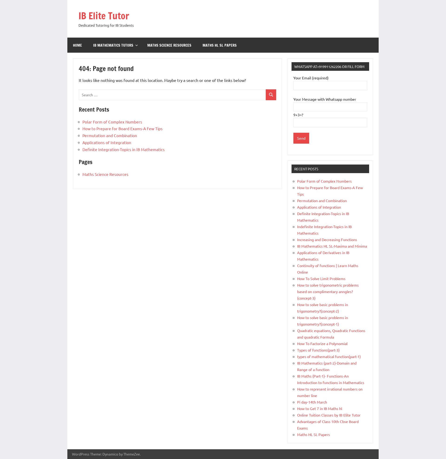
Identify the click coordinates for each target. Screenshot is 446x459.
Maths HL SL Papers (220, 45)
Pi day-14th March (312, 402)
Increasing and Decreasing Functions (327, 239)
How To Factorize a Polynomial (322, 343)
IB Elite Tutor (104, 15)
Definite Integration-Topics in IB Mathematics (123, 149)
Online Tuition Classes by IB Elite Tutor (329, 415)
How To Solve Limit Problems (321, 278)
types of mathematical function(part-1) (329, 356)
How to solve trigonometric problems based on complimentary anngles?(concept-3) (328, 291)
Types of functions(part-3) (318, 350)
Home (77, 45)
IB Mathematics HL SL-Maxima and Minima (332, 246)
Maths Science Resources (169, 45)
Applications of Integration (106, 142)
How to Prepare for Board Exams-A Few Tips (122, 128)
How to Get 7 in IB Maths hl (319, 408)
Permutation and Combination (109, 135)
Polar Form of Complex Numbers (112, 121)
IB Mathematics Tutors (113, 45)
